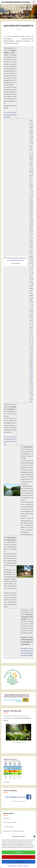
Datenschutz (20, 865)
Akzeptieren (18, 852)
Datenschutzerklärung (10, 822)
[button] (34, 836)
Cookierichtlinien (8, 826)
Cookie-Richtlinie (12, 865)
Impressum (26, 865)
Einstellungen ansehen (18, 861)
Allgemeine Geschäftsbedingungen (13, 831)
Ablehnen (18, 857)
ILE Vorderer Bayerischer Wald (16, 2)
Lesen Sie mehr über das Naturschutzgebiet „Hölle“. (10, 115)
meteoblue (6, 782)
